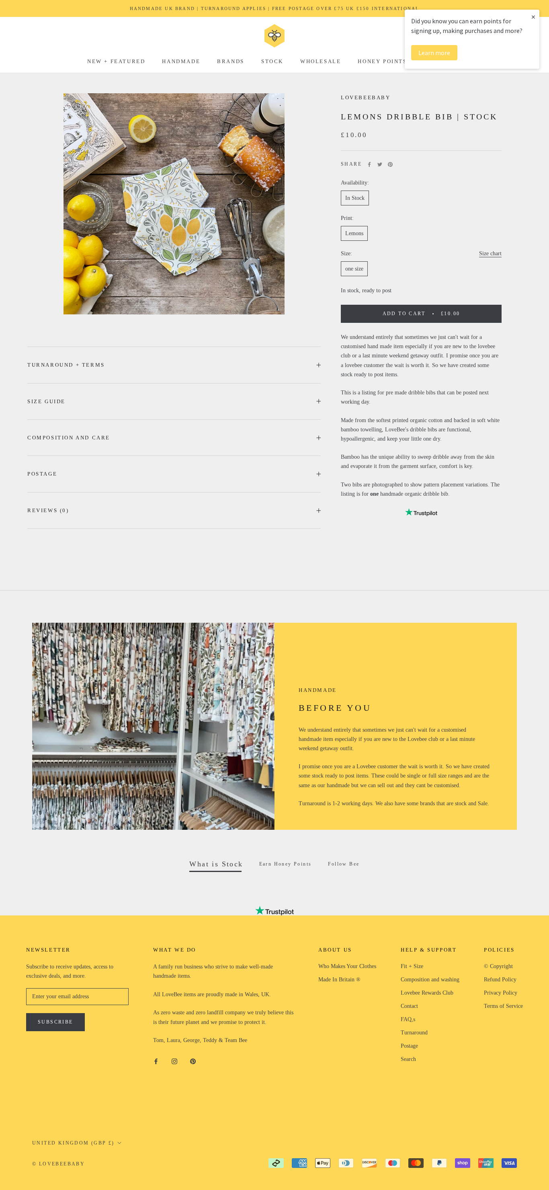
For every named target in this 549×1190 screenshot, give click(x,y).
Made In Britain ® (339, 980)
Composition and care (68, 438)
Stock (272, 61)
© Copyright (498, 966)
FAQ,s (408, 1019)
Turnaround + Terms (66, 365)
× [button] (533, 17)
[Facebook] (369, 164)
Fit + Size (412, 966)
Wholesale (320, 61)
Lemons (354, 233)
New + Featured (116, 61)
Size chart (490, 253)
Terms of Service (503, 1006)
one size (354, 269)
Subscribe (55, 1022)
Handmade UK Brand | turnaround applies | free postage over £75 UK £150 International (275, 8)
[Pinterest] (390, 164)
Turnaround (414, 1033)
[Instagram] (174, 1061)
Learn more (434, 53)
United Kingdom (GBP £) (73, 1143)
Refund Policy (500, 980)
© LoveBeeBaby (58, 1164)
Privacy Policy (500, 993)
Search (408, 1059)
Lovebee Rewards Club (427, 993)
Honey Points (382, 61)
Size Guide (46, 401)
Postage (42, 474)
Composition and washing (430, 980)
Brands (230, 61)
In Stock (355, 198)
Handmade (181, 61)
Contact (409, 1006)
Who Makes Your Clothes (347, 966)
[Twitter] (379, 164)
